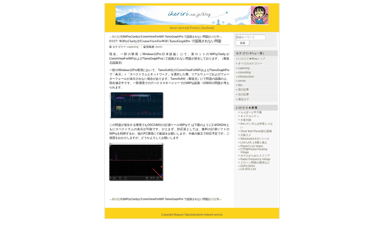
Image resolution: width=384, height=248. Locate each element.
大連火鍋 (245, 119)
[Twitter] (194, 28)
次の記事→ (215, 36)
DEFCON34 (247, 166)
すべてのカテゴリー (250, 63)
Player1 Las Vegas (251, 146)
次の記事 (243, 94)
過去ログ (243, 99)
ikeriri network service (209, 214)
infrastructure (246, 76)
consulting (244, 72)
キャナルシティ (249, 116)
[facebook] (207, 28)
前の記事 (243, 89)
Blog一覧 (256, 53)
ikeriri (174, 28)
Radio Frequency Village (255, 159)
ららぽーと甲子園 (251, 112)
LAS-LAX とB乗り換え (253, 142)
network (183, 28)
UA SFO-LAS (248, 169)
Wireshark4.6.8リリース (254, 138)
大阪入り (245, 135)
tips (240, 85)
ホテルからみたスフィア (255, 155)
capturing (132, 46)
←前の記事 (116, 36)
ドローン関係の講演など (255, 162)
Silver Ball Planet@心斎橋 (256, 131)
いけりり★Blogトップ (251, 58)
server (242, 80)
